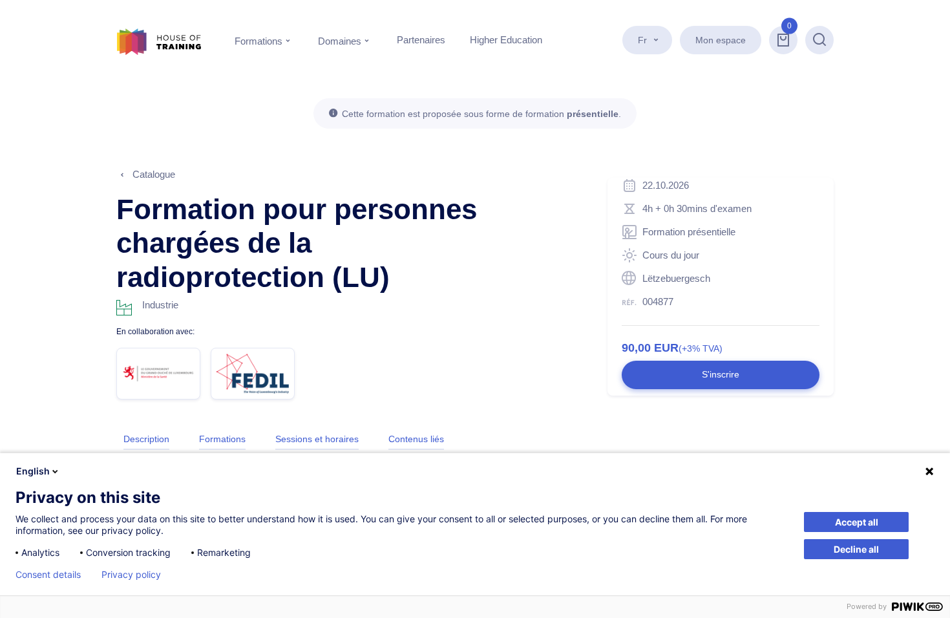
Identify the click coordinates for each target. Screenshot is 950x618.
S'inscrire (720, 374)
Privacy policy (131, 575)
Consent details (48, 575)
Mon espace (720, 40)
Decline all (856, 549)
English (33, 470)
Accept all (856, 522)
